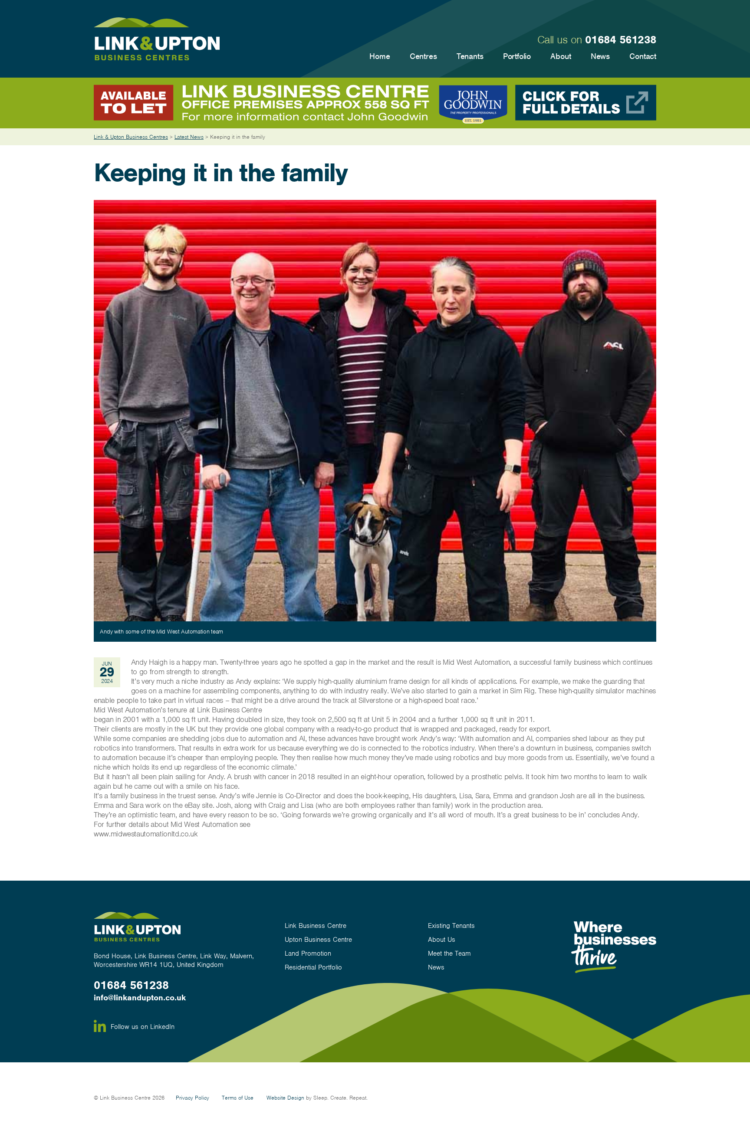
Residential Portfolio (313, 967)
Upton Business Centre (318, 939)
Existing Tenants (451, 926)
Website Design (285, 1097)
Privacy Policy (192, 1097)
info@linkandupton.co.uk (140, 997)
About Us (441, 939)
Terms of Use (237, 1097)
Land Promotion (308, 953)
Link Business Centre (315, 926)
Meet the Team (449, 953)
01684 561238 (620, 39)
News (436, 967)
